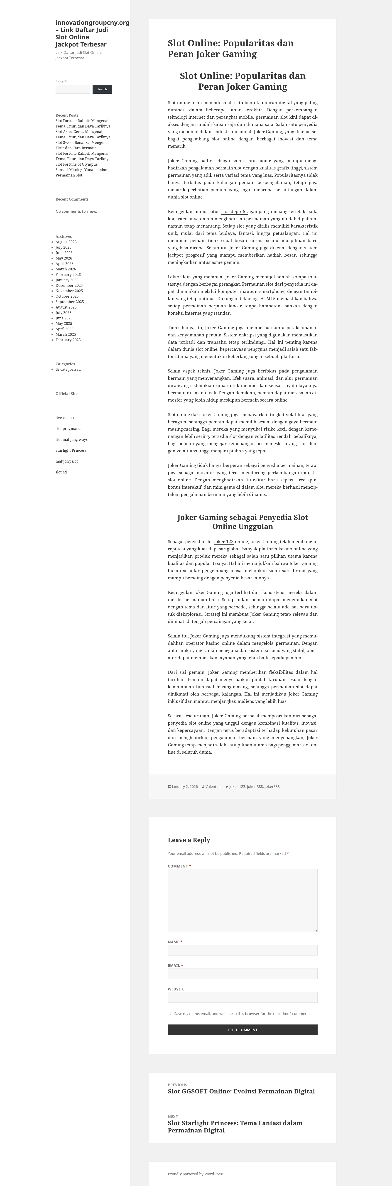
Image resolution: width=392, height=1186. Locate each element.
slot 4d (61, 472)
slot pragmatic (68, 428)
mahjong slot (67, 461)
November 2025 (69, 290)
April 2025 (65, 328)
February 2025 (68, 339)
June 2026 (64, 252)
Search (62, 81)
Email (175, 965)
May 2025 (64, 323)
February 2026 (68, 274)
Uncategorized (68, 369)
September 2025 (70, 301)
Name (175, 941)
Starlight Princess (71, 450)
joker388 (272, 786)
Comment (179, 866)
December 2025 (69, 285)
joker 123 (224, 541)
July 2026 (63, 247)
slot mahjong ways (72, 439)
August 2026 (66, 241)
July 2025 (63, 312)
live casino (65, 417)
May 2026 (64, 258)
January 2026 (67, 279)
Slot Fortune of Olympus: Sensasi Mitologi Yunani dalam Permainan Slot (82, 170)
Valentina (214, 786)
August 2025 (66, 307)
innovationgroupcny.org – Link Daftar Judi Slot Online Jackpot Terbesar (93, 33)
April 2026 (65, 263)
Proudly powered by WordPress (195, 1173)
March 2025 (66, 334)
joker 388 (255, 786)
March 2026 (66, 269)
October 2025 (67, 296)
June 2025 (64, 318)
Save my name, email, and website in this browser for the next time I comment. (242, 1013)
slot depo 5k (234, 211)
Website (176, 989)
